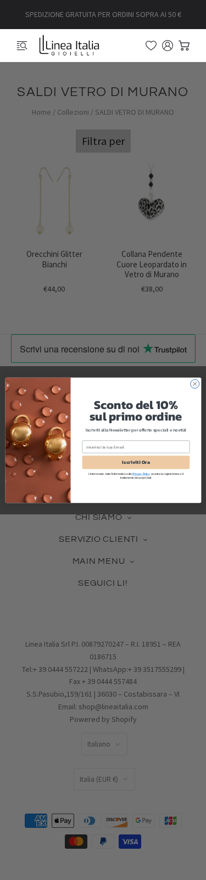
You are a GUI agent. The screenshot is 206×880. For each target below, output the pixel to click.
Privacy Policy (140, 473)
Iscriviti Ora (135, 462)
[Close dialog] (194, 383)
